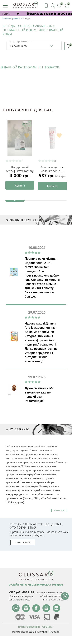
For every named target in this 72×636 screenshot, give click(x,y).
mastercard (20, 617)
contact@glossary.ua (19, 599)
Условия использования (29, 626)
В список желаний (26, 135)
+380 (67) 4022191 (21, 592)
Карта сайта (47, 626)
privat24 (47, 617)
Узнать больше (22, 542)
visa (34, 617)
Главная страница (11, 18)
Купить (20, 185)
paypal (56, 617)
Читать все (59, 510)
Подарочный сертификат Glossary (19, 169)
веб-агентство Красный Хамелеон (44, 631)
